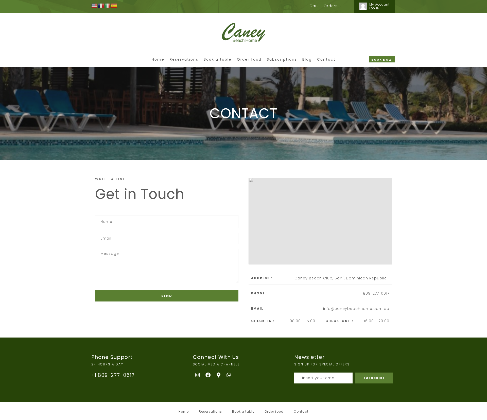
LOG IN (374, 8)
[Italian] (108, 5)
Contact (326, 59)
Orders (331, 5)
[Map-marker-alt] (219, 375)
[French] (101, 5)
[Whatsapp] (229, 375)
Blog (307, 59)
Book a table (218, 59)
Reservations (184, 59)
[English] (94, 5)
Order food (249, 59)
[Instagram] (198, 375)
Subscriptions (282, 59)
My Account (379, 4)
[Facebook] (208, 375)
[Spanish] (114, 5)
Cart (313, 5)
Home (158, 59)
